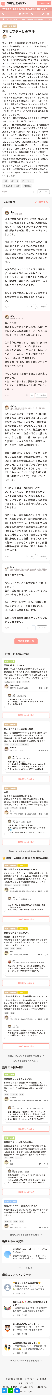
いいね (43, 627)
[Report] (34, 192)
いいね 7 (45, 191)
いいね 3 (42, 306)
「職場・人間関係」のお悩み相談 (32, 19)
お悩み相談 (13, 19)
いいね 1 (42, 395)
